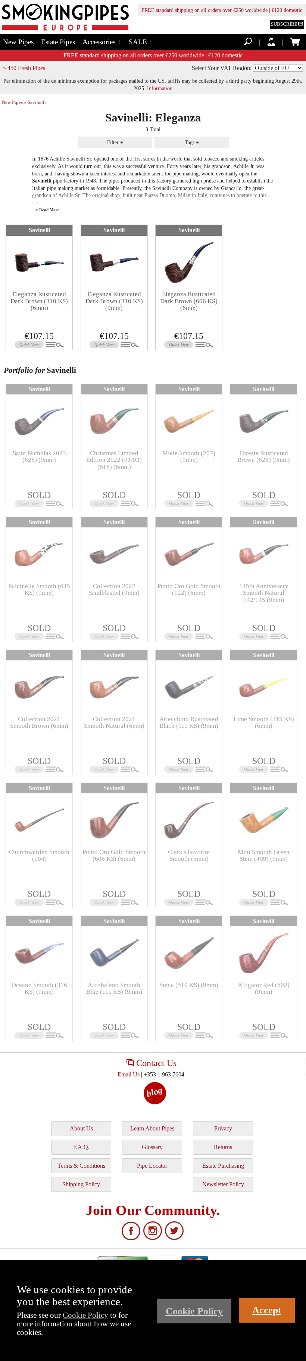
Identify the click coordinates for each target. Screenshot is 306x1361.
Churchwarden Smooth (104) (39, 855)
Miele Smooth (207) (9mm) (188, 456)
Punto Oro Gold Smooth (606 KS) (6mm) (114, 855)
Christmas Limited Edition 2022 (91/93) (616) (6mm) (114, 460)
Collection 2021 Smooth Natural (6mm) (114, 722)
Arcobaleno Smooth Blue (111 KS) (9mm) (114, 988)
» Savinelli (35, 102)
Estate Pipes (58, 42)
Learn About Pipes (152, 1128)
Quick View (29, 344)
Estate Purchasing (223, 1165)
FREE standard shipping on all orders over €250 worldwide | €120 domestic (221, 10)
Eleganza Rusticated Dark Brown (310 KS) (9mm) (114, 301)
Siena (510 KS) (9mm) (188, 985)
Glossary (152, 1147)
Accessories (101, 42)
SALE (141, 42)
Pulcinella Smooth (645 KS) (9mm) (39, 589)
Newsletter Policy (223, 1184)
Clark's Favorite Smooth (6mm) (189, 855)
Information (159, 88)
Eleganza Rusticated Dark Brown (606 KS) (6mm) (189, 301)
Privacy (223, 1128)
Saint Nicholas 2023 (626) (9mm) (39, 456)
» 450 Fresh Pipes (24, 68)
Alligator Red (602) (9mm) (264, 988)
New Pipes (18, 42)
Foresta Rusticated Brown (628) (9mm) (263, 456)
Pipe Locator (152, 1165)
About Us (81, 1128)
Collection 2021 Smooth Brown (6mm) (39, 722)
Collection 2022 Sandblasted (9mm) (114, 589)
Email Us (129, 1074)
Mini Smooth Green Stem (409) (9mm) (264, 855)
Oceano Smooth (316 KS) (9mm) (39, 988)
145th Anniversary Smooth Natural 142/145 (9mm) (263, 593)
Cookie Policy (85, 1315)
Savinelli (39, 230)
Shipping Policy (81, 1184)
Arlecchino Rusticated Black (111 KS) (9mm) (188, 722)
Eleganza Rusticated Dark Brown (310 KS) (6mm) (39, 301)
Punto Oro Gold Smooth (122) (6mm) (189, 589)
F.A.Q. (81, 1147)
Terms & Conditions (81, 1165)
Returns (223, 1147)
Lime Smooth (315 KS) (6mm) (264, 722)
